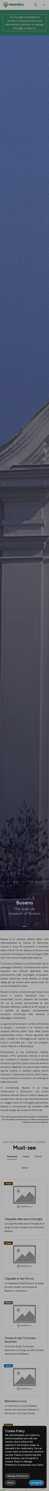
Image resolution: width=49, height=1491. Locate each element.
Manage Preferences (17, 1476)
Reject (10, 1482)
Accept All (36, 1482)
